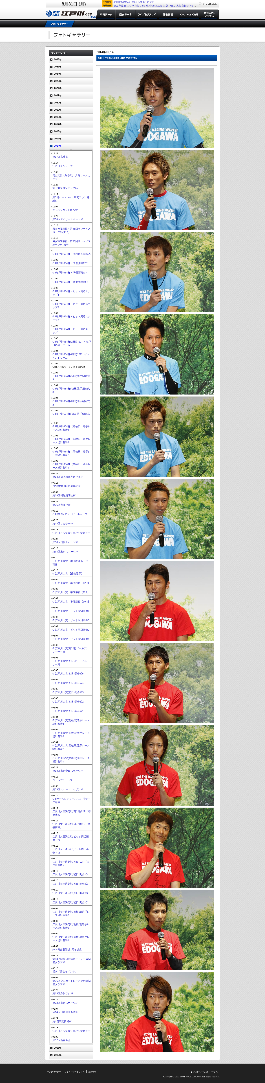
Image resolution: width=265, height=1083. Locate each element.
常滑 (165, 5)
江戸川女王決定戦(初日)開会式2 (70, 893)
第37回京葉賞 (60, 156)
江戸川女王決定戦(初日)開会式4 (70, 874)
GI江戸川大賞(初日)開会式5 (68, 673)
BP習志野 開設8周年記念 (66, 486)
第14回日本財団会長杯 (65, 1012)
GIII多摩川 (145, 5)
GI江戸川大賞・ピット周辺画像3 (70, 620)
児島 (178, 5)
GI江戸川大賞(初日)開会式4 (68, 682)
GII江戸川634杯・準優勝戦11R (69, 272)
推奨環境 (92, 1072)
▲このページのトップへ (204, 1072)
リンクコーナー (54, 1072)
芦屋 (121, 5)
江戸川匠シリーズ (62, 166)
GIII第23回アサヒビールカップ (69, 514)
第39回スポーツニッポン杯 (67, 789)
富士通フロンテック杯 (65, 188)
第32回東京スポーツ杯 (65, 1002)
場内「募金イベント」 (65, 971)
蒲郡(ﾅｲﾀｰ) (187, 5)
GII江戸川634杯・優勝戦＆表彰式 (71, 253)
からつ (127, 5)
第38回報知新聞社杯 (64, 495)
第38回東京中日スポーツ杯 (67, 770)
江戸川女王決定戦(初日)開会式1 (70, 902)
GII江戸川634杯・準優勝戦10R (70, 281)
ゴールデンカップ (62, 780)
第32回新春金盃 (61, 1040)
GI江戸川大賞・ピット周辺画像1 (70, 639)
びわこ (172, 5)
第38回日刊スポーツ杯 (65, 542)
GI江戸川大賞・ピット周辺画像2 (70, 629)
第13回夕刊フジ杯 (62, 993)
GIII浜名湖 (156, 5)
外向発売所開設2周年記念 (67, 949)
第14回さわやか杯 (62, 523)
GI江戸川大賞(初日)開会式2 (68, 701)
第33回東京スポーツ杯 (65, 551)
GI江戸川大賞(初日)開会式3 (68, 692)
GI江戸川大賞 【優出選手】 (68, 573)
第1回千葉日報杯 (62, 1021)
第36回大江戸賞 (61, 504)
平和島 (135, 5)
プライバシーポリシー (75, 1072)
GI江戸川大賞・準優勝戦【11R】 (71, 592)
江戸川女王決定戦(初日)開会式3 (70, 883)
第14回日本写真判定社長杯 (67, 476)
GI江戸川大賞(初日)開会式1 (68, 711)
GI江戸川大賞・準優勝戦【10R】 (71, 601)
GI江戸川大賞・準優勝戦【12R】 (71, 582)
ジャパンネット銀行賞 (65, 210)
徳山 (115, 5)
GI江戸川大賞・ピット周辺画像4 (70, 611)
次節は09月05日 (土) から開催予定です (133, 2)
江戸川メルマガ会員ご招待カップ (71, 532)
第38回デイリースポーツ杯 (67, 219)
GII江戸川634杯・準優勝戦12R (70, 263)
